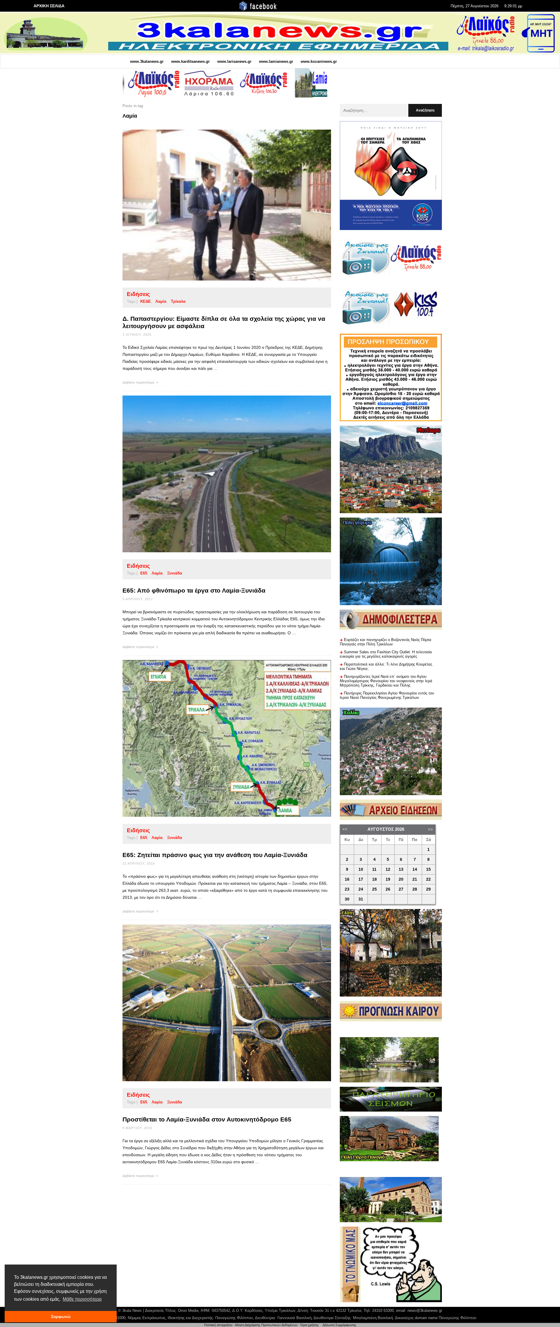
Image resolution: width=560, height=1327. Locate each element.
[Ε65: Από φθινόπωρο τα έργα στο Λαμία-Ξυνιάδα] (217, 474)
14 (414, 869)
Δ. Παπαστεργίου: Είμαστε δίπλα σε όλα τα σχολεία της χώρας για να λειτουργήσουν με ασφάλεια (224, 322)
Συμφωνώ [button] (61, 1316)
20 (401, 879)
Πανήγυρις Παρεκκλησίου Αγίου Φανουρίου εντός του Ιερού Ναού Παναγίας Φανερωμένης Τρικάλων (387, 695)
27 (401, 889)
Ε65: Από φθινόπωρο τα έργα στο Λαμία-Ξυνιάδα (194, 590)
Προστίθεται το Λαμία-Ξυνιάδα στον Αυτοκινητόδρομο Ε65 (207, 1119)
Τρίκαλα (178, 301)
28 (414, 889)
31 (360, 899)
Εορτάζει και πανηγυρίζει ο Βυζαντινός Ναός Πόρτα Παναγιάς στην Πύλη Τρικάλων (385, 642)
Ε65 (143, 573)
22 (428, 879)
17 (360, 879)
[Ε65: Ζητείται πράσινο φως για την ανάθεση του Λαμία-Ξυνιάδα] (217, 738)
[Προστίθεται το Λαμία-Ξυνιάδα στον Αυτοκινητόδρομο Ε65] (217, 1002)
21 (414, 879)
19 (388, 879)
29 (428, 889)
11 (374, 869)
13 (401, 869)
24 (360, 889)
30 (347, 899)
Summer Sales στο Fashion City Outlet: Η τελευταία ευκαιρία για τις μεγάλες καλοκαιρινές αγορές (386, 654)
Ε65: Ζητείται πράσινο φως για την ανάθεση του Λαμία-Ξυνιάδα (215, 854)
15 (428, 869)
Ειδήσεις (138, 294)
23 (347, 889)
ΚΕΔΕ (145, 301)
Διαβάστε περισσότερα (139, 382)
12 (388, 869)
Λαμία (160, 301)
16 (347, 879)
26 (388, 889)
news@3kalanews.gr (424, 1310)
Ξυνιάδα (174, 573)
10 (360, 869)
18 (374, 879)
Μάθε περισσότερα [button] (82, 1299)
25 (374, 889)
